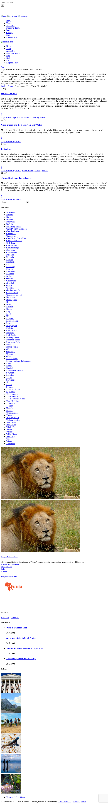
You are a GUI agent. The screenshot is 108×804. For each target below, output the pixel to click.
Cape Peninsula (12, 231)
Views (9, 415)
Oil (7, 349)
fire (7, 264)
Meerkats (10, 333)
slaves (8, 382)
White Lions (11, 434)
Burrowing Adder (13, 226)
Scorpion (10, 375)
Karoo (9, 309)
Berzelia (9, 215)
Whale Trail (11, 427)
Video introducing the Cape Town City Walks (21, 125)
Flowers (9, 269)
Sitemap (76, 802)
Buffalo (9, 224)
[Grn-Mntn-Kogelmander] (11, 752)
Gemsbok (10, 283)
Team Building (12, 401)
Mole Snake (11, 335)
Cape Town (6, 117)
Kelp (8, 311)
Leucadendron (12, 321)
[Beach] (11, 772)
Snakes (9, 384)
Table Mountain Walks (15, 399)
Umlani (9, 410)
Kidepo (9, 314)
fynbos (9, 276)
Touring (9, 406)
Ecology (9, 259)
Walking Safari (12, 417)
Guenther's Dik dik (14, 295)
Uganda (9, 408)
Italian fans (6, 149)
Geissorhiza (11, 281)
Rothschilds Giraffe (14, 370)
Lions (8, 323)
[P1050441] (11, 692)
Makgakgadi (11, 325)
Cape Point (11, 233)
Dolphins (10, 255)
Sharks (9, 377)
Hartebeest (10, 297)
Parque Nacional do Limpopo (18, 361)
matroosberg (11, 330)
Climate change (12, 248)
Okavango (10, 351)
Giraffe (9, 285)
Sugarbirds (10, 392)
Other (8, 356)
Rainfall (9, 368)
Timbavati (10, 403)
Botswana (10, 222)
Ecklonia (10, 257)
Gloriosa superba (13, 290)
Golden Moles (12, 292)
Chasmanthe (11, 245)
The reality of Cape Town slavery (16, 178)
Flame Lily (10, 266)
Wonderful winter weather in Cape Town (24, 648)
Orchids (9, 354)
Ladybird (10, 318)
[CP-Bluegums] (11, 712)
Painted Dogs (12, 358)
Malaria (9, 328)
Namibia (9, 344)
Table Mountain (12, 394)
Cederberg (10, 243)
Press (8, 363)
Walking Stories (39, 117)
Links (83, 802)
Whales (9, 429)
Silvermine (10, 380)
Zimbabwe (10, 443)
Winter (9, 441)
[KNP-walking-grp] (11, 732)
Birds (8, 217)
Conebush (10, 250)
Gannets (9, 278)
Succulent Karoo (13, 389)
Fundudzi (10, 274)
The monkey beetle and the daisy (21, 658)
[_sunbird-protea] (11, 793)
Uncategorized (12, 413)
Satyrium (10, 373)
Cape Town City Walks (21, 117)
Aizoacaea (10, 212)
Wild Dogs (10, 436)
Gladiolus (10, 288)
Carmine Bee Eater (14, 241)
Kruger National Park (9, 557)
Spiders (9, 387)
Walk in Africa (7, 86)
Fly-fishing (10, 271)
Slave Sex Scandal (9, 93)
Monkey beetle (12, 337)
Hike (8, 302)
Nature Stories (27, 170)
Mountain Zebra (13, 340)
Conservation (11, 252)
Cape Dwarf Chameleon (16, 229)
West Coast (11, 422)
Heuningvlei (11, 300)
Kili (7, 316)
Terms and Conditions (15, 797)
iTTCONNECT (64, 802)
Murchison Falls (13, 342)
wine (8, 439)
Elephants (10, 262)
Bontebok (10, 219)
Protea (9, 366)
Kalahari (9, 307)
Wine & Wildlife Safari (16, 628)
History (9, 304)
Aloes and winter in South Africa (21, 638)
